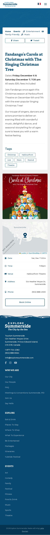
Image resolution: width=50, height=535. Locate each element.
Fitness (8, 494)
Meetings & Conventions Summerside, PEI (24, 393)
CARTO (44, 253)
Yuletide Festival (12, 457)
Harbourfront (27, 155)
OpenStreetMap (34, 253)
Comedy (9, 478)
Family (8, 483)
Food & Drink (11, 499)
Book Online (25, 302)
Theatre (8, 515)
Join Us (8, 398)
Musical (31, 160)
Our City (8, 377)
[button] (39, 3)
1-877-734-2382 (12, 350)
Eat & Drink (10, 419)
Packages (9, 446)
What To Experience (14, 435)
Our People (10, 382)
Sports (8, 510)
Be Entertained (12, 441)
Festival (8, 489)
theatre (10, 165)
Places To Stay (11, 425)
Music (27, 34)
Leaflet (23, 253)
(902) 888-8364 (12, 353)
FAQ (7, 387)
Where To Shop (12, 430)
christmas (11, 155)
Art (6, 473)
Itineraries (9, 451)
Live (9, 160)
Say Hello (9, 403)
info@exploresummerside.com (19, 358)
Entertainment (33, 31)
